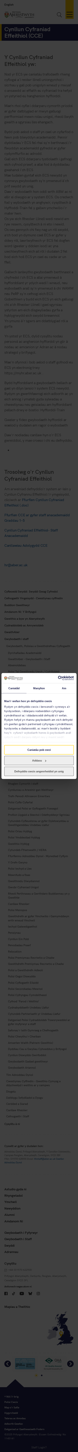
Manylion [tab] (39, 688)
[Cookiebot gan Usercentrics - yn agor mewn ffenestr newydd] (58, 678)
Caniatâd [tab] (14, 688)
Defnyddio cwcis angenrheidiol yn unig (39, 771)
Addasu (37, 760)
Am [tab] (64, 688)
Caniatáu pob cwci (39, 749)
